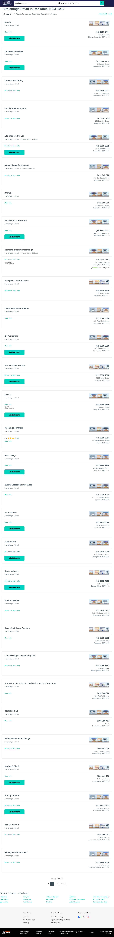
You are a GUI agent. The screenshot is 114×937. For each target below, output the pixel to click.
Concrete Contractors (77, 899)
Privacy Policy (39, 932)
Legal (92, 932)
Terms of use (51, 932)
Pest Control (27, 902)
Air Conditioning (98, 899)
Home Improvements (27, 168)
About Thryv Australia (24, 932)
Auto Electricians (52, 897)
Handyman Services (100, 902)
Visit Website (14, 38)
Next (62, 884)
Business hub (55, 923)
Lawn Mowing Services (101, 897)
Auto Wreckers (74, 902)
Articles (26, 917)
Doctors (49, 902)
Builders (72, 897)
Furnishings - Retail (11, 25)
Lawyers (26, 897)
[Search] (102, 3)
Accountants (50, 899)
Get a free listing (57, 917)
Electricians (4, 899)
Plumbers (3, 897)
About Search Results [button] (105, 14)
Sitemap (26, 923)
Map (7, 14)
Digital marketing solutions (60, 920)
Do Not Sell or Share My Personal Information (71, 932)
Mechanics (27, 899)
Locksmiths (4, 902)
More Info (7, 32)
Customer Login (29, 920)
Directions (8, 90)
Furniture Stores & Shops (28, 139)
